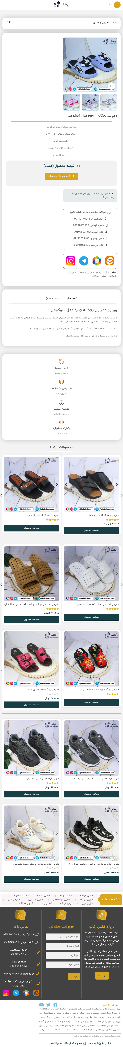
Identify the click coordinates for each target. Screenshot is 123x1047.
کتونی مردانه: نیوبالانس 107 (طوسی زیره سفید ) (94, 779)
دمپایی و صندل (101, 22)
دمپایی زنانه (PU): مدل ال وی (44, 515)
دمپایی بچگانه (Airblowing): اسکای (101, 690)
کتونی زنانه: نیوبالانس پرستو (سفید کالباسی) (36, 864)
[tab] (71, 298)
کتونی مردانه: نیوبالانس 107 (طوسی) (40, 779)
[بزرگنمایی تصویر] (111, 86)
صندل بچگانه (99, 276)
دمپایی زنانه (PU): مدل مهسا (104, 515)
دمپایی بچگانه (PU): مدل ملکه (43, 690)
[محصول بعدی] (7, 22)
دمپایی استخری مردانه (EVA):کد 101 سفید (97, 604)
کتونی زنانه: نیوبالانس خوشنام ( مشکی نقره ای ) (94, 864)
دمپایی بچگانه (103, 272)
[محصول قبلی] (13, 22)
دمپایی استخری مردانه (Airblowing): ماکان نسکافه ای (31, 604)
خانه (115, 22)
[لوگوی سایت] (61, 5)
